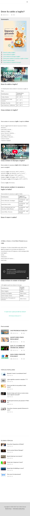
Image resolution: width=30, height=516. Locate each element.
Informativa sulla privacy (19, 508)
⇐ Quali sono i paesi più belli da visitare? (15, 311)
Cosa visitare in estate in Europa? (12, 62)
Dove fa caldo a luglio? (9, 52)
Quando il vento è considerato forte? (17, 373)
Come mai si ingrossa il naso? (15, 462)
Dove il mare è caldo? (9, 60)
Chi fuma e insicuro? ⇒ (15, 315)
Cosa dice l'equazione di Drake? (15, 444)
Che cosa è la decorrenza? (14, 474)
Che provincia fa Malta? (18, 330)
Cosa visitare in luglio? (9, 54)
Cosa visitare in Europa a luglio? (11, 56)
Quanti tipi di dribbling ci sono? (15, 468)
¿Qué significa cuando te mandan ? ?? (17, 379)
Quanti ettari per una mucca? (14, 456)
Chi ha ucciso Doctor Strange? (15, 450)
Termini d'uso (8, 508)
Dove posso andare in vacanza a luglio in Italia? (15, 58)
